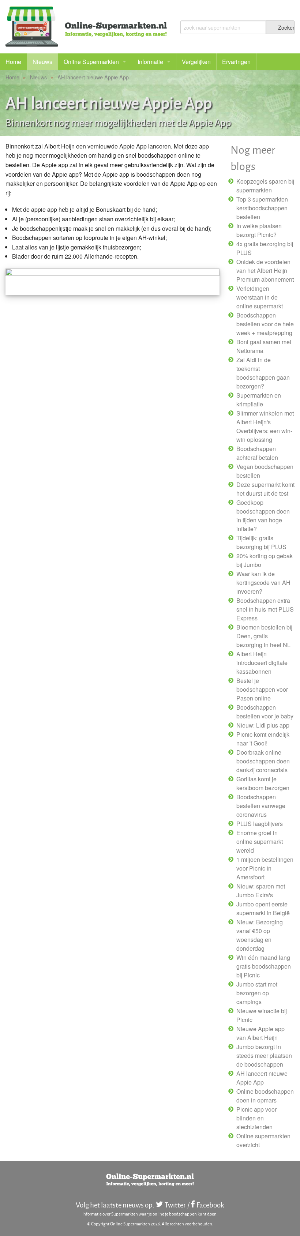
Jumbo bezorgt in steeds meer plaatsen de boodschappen (264, 1055)
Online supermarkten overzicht (263, 1140)
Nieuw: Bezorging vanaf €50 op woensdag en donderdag (259, 935)
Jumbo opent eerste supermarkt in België (263, 908)
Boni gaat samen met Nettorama (263, 346)
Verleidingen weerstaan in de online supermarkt (259, 297)
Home (13, 61)
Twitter (175, 1205)
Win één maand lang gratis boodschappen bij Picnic (263, 966)
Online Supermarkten (91, 61)
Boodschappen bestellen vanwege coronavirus (260, 806)
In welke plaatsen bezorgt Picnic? (259, 230)
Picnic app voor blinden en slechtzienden (256, 1118)
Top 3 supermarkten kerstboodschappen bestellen (262, 208)
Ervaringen (236, 61)
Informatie (150, 61)
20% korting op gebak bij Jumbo (264, 560)
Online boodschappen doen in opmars (265, 1095)
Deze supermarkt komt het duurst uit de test (265, 488)
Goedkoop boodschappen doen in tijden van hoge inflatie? (263, 515)
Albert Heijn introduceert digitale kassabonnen (262, 663)
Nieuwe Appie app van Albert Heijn (260, 1033)
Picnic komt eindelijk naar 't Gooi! (262, 738)
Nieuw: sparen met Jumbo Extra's (260, 890)
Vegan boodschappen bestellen (264, 471)
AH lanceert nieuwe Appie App (262, 1077)
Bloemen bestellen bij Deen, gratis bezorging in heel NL (264, 636)
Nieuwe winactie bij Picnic (261, 1015)
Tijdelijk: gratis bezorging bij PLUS (261, 542)
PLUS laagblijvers (259, 823)
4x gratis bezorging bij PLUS (264, 248)
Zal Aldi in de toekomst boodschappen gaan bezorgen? (263, 373)
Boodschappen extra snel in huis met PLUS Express (265, 609)
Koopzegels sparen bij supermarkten (265, 185)
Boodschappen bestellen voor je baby (264, 711)
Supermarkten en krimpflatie (258, 399)
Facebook (210, 1205)
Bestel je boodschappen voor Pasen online (262, 689)
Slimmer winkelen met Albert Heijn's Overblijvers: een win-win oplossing (265, 426)
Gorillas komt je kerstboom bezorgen (262, 783)
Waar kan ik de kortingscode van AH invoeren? (263, 583)
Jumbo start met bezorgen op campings (256, 993)
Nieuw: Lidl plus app (262, 725)
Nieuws (42, 61)
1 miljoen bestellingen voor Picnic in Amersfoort (264, 868)
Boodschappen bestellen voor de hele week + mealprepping (265, 324)
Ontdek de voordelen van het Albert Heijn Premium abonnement (265, 270)
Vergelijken (196, 61)
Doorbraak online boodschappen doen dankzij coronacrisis (263, 761)
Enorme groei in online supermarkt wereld (259, 841)
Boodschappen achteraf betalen (257, 453)
